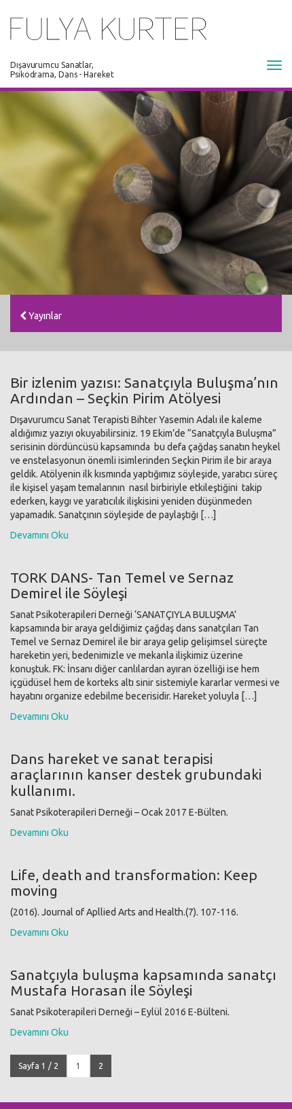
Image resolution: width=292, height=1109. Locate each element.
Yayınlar (44, 315)
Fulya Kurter (108, 29)
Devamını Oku (39, 535)
